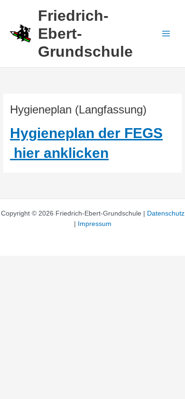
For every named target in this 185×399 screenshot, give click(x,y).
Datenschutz (166, 213)
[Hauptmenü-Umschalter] (166, 33)
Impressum (94, 223)
